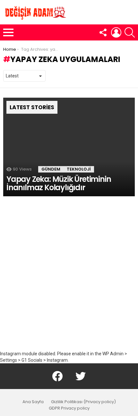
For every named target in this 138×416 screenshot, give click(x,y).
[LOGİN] (116, 32)
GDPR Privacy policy (69, 408)
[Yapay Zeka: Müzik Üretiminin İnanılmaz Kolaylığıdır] (69, 147)
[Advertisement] (69, 278)
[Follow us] (103, 32)
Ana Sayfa (33, 401)
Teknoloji (79, 169)
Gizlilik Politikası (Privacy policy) (83, 401)
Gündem (50, 169)
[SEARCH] (130, 32)
